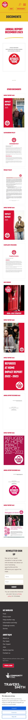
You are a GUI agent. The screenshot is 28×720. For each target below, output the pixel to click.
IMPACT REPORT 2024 (9, 208)
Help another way (9, 620)
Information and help (10, 622)
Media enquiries (8, 650)
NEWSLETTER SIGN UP (21, 9)
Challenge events (9, 625)
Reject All (14, 716)
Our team (6, 641)
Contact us (6, 653)
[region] (14, 706)
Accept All (14, 708)
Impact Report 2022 (9, 433)
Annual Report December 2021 (12, 470)
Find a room (7, 617)
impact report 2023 (9, 320)
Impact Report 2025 (9, 95)
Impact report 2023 (9, 358)
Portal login (8, 666)
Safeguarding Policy (9, 133)
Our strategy (7, 282)
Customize (14, 712)
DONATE (11, 9)
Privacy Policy (8, 170)
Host (4, 614)
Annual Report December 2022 (12, 395)
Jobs (4, 647)
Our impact (7, 644)
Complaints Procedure (10, 245)
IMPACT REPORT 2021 (9, 505)
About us (6, 638)
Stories (5, 628)
